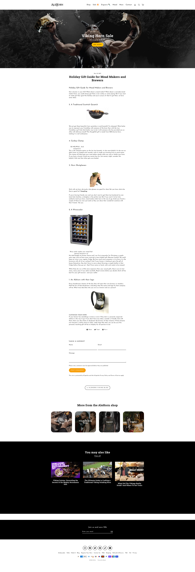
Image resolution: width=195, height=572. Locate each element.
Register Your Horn (86, 553)
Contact (129, 5)
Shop (89, 5)
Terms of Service (115, 375)
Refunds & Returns (118, 553)
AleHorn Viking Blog (98, 387)
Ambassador (61, 553)
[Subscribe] (111, 531)
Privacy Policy (104, 375)
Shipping (108, 553)
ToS (130, 553)
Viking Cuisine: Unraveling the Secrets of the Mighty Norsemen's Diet (65, 482)
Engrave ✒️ (105, 5)
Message (72, 353)
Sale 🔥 (96, 5)
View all (97, 456)
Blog (78, 553)
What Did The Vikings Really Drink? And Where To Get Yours (129, 484)
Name (71, 345)
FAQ (103, 553)
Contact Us (97, 553)
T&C (126, 553)
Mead (115, 5)
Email (100, 345)
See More (97, 44)
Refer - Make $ (71, 553)
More (121, 5)
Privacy (135, 553)
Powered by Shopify (102, 560)
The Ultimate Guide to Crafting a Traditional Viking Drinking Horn (97, 481)
